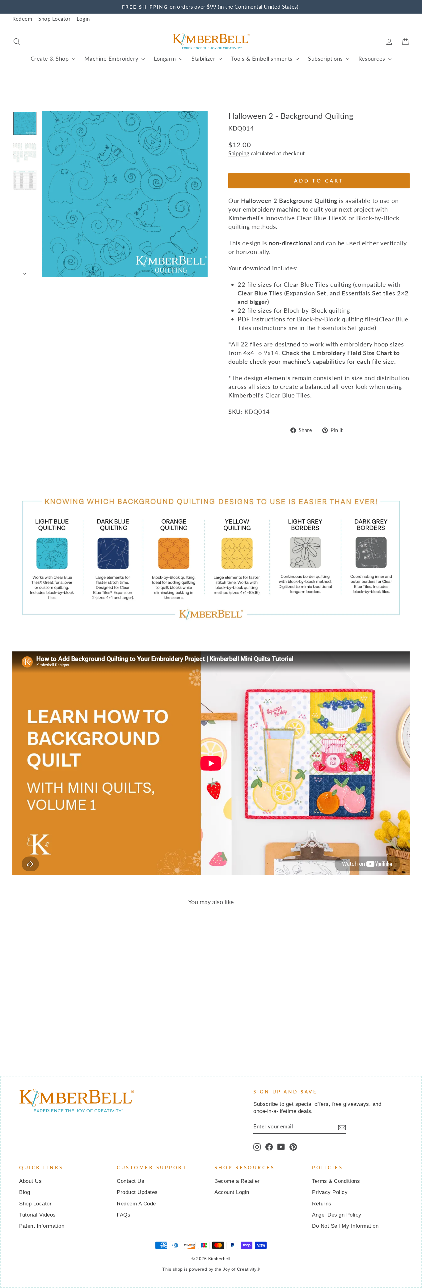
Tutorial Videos (37, 1215)
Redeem (22, 18)
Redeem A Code (136, 1204)
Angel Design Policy (336, 1215)
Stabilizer (204, 58)
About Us (30, 1181)
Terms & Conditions (336, 1181)
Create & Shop (50, 58)
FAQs (123, 1215)
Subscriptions (326, 58)
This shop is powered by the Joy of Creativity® (211, 1269)
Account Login (231, 1192)
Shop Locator (54, 18)
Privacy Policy (330, 1192)
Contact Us (130, 1181)
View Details (59, 1007)
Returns (321, 1204)
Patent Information (41, 1226)
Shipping (238, 153)
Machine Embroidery (112, 58)
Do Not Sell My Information (345, 1226)
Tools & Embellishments (262, 58)
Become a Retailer (237, 1181)
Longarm (166, 58)
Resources (372, 58)
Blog (24, 1192)
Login (83, 18)
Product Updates (137, 1192)
